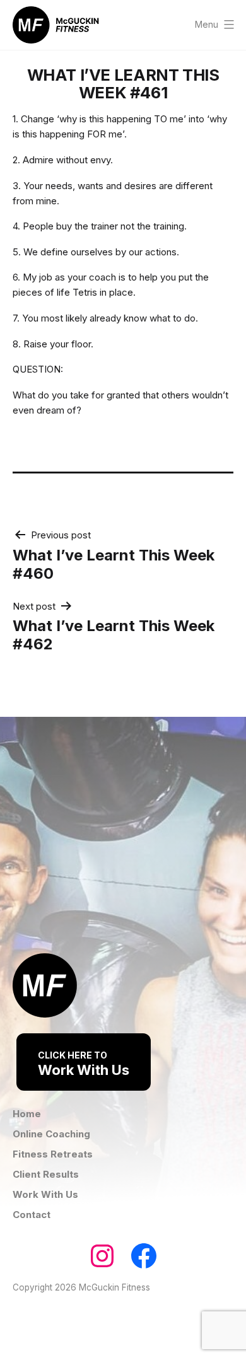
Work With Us (83, 1064)
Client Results (46, 1174)
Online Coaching (51, 1134)
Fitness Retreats (53, 1154)
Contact (31, 1215)
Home (27, 1114)
